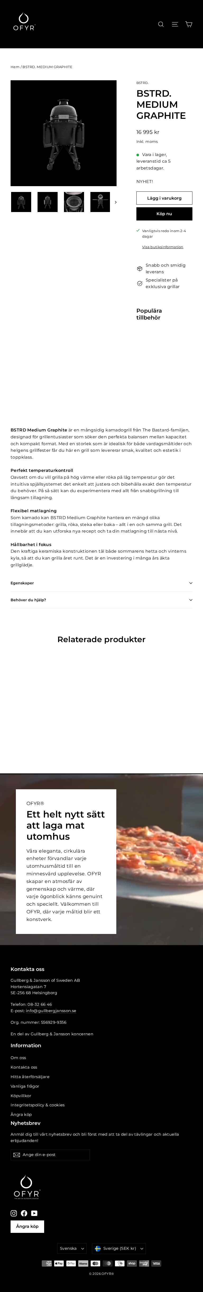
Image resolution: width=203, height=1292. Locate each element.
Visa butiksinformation (162, 247)
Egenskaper (22, 583)
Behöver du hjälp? (28, 600)
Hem (15, 67)
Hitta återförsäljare (30, 1076)
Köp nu (164, 213)
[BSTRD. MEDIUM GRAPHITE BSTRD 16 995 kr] (141, 351)
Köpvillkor (21, 1095)
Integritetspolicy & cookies (38, 1105)
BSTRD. (142, 83)
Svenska (68, 1248)
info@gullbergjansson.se (51, 1010)
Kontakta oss (24, 1067)
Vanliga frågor (25, 1086)
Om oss (18, 1057)
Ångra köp (21, 1114)
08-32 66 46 (39, 1004)
